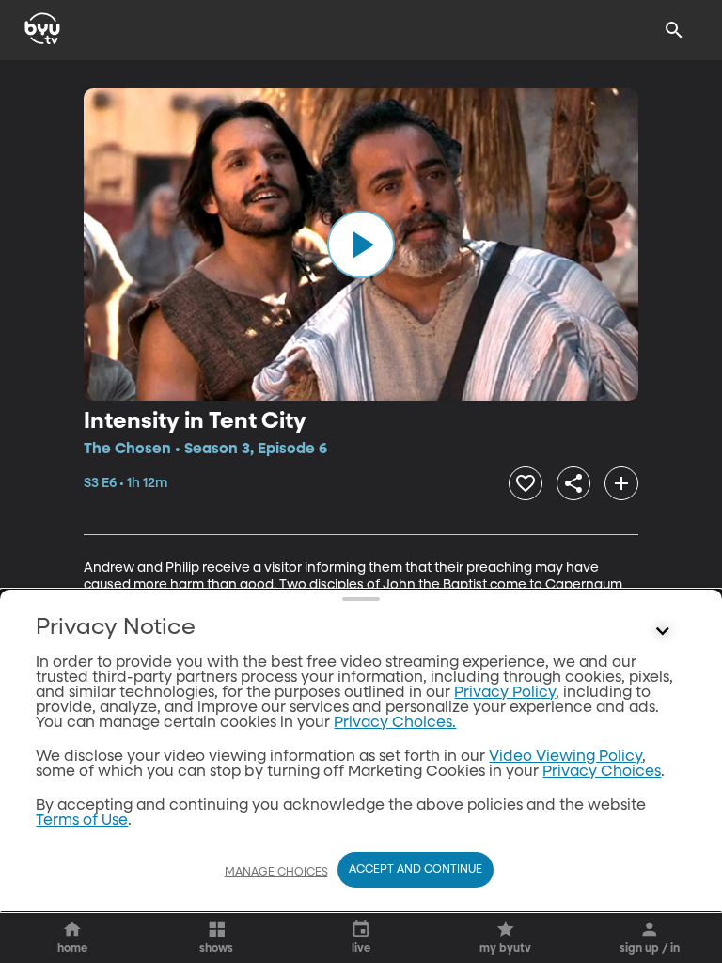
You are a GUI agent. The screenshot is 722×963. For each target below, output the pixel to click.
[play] (361, 244)
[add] (621, 483)
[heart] (525, 483)
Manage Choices (276, 872)
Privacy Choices (601, 772)
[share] (573, 483)
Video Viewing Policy (565, 757)
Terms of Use (82, 821)
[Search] (674, 30)
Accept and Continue (415, 870)
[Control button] (662, 631)
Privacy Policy (505, 693)
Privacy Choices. (395, 723)
